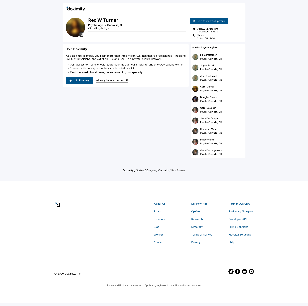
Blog (156, 226)
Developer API (238, 219)
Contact (158, 242)
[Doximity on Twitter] (231, 272)
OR (122, 25)
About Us (160, 203)
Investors (159, 219)
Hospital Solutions (240, 234)
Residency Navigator (241, 211)
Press (157, 211)
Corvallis (112, 25)
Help (232, 242)
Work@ (158, 234)
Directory (197, 226)
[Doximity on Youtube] (251, 272)
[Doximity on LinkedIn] (244, 272)
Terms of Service (201, 234)
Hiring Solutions (238, 226)
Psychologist (96, 25)
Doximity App (199, 203)
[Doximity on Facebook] (237, 272)
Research (197, 219)
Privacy (195, 242)
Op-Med (196, 211)
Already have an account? (112, 80)
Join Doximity (81, 80)
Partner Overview (239, 203)
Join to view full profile (211, 21)
